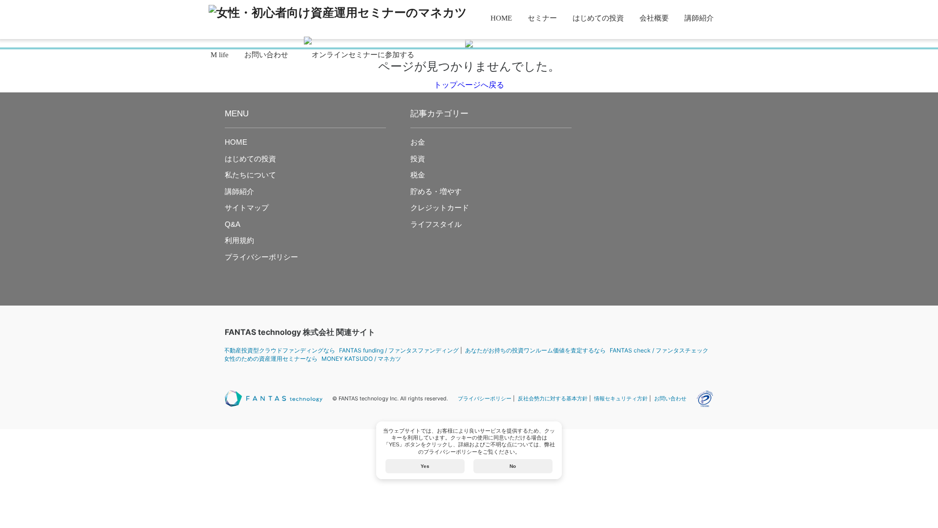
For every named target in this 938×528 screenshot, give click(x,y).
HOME (501, 18)
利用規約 (239, 240)
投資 (417, 158)
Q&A (232, 224)
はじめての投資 (598, 18)
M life (220, 55)
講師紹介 (699, 18)
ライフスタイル (436, 224)
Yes (425, 466)
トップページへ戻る (469, 85)
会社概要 (654, 18)
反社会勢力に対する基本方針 (553, 398)
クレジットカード (439, 207)
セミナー (542, 18)
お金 (417, 142)
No (513, 466)
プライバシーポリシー (261, 257)
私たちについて (250, 175)
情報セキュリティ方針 (621, 398)
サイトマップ (247, 207)
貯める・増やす (436, 191)
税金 (417, 175)
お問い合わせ (266, 55)
